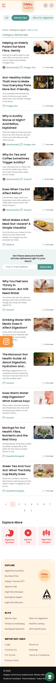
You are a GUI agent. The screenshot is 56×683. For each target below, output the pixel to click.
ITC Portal (10, 655)
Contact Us (11, 649)
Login (7, 644)
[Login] (51, 5)
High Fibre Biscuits (14, 602)
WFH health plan (37, 628)
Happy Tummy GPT (15, 581)
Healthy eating (36, 623)
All (6, 17)
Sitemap (33, 649)
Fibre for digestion (43, 17)
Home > (6, 30)
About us (33, 644)
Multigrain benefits (14, 628)
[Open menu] (5, 5)
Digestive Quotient (14, 570)
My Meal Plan (12, 576)
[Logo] (44, 575)
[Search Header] (45, 5)
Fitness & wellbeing (15, 623)
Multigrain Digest (13, 597)
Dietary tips (20, 17)
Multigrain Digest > (19, 30)
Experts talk (11, 586)
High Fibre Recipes (14, 591)
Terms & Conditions (39, 655)
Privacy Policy (12, 660)
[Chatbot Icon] (49, 676)
